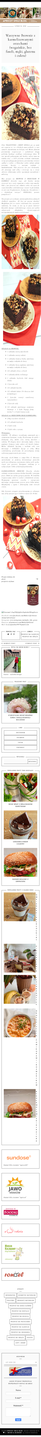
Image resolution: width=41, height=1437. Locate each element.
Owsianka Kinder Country (20, 843)
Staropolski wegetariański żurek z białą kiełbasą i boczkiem (20, 717)
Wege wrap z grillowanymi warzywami (20, 805)
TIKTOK (20, 742)
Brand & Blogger (15, 1433)
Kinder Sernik (36, 958)
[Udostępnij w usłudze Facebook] (11, 634)
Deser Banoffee (36, 990)
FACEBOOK (20, 737)
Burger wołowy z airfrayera (20, 880)
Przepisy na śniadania (20, 1332)
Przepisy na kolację (20, 1316)
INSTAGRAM (20, 733)
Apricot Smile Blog (15, 1431)
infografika (10, 1295)
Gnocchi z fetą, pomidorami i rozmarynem (36, 1048)
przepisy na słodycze (30, 634)
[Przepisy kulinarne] (14, 1260)
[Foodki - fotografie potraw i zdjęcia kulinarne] (11, 1216)
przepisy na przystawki (20, 1322)
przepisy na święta (30, 637)
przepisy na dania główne (20, 1306)
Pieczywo (10, 1300)
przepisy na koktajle (20, 1311)
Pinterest (20, 747)
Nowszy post (9, 643)
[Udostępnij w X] (8, 634)
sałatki (30, 1337)
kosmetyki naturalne (27, 1295)
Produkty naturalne (25, 1300)
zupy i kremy (20, 1343)
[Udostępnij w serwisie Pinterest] (14, 634)
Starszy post (31, 643)
